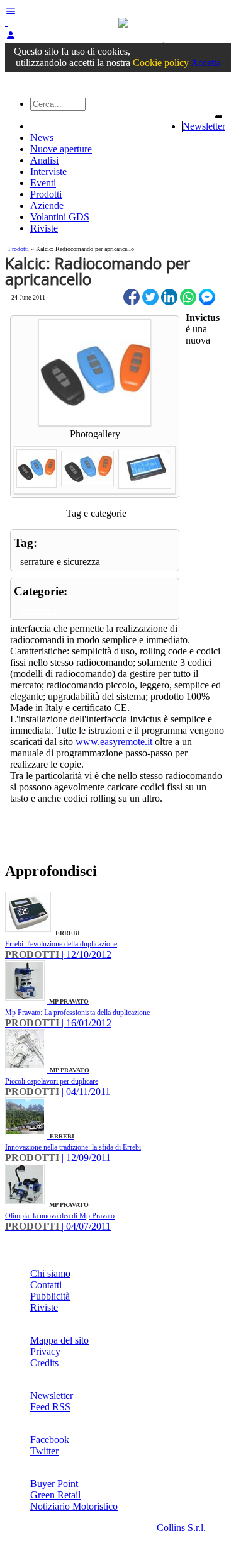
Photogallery (95, 434)
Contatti (46, 1284)
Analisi (44, 160)
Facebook (49, 1439)
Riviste (44, 228)
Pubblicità (50, 1296)
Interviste (48, 171)
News (41, 137)
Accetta (206, 62)
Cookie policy (161, 62)
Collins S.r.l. (181, 1527)
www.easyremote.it (114, 741)
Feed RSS (50, 1406)
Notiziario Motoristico (74, 1506)
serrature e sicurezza (60, 561)
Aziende (47, 205)
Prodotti (46, 194)
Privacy (45, 1351)
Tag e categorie (96, 513)
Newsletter (204, 126)
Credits (44, 1362)
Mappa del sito (59, 1340)
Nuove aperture (61, 148)
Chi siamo (50, 1273)
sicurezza (38, 610)
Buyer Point (54, 1483)
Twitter (44, 1451)
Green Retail (55, 1495)
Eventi (43, 182)
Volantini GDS (59, 216)
